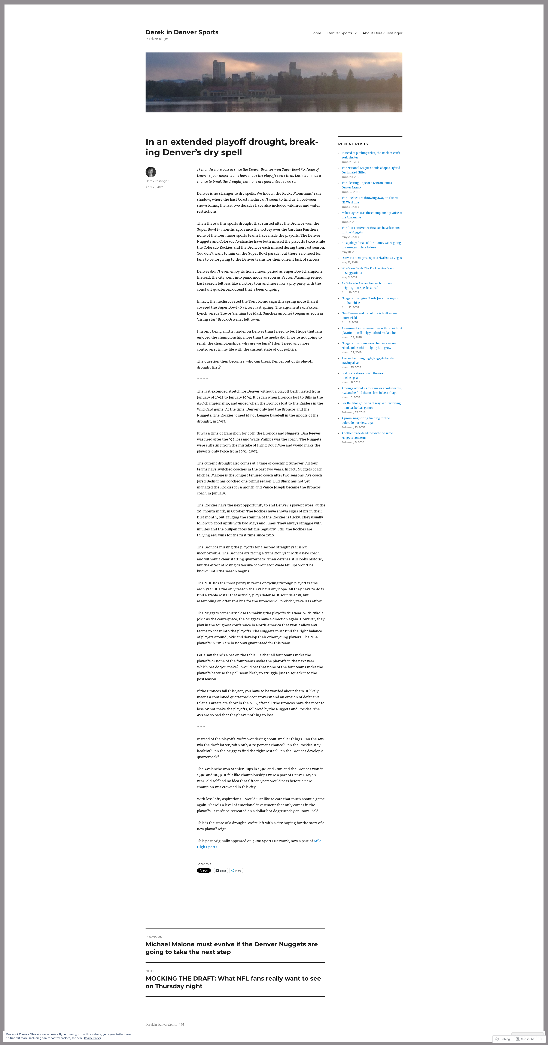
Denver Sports (339, 33)
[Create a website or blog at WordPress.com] (182, 1025)
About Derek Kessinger (382, 33)
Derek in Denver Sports (182, 32)
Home (316, 33)
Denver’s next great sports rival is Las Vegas (372, 258)
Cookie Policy (92, 1038)
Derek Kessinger (157, 181)
